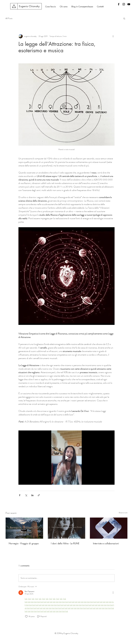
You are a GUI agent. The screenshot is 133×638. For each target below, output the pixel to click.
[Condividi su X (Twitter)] (26, 495)
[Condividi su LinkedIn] (32, 495)
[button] (124, 18)
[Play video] (66, 457)
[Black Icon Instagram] (123, 4)
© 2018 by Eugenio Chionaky (66, 633)
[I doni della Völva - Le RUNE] (66, 528)
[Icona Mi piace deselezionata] (26, 616)
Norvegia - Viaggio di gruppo (24, 543)
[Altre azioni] (113, 36)
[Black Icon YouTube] (128, 4)
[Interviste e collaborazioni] (108, 528)
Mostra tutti (123, 512)
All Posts (8, 18)
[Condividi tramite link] (39, 495)
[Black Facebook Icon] (118, 4)
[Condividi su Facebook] (19, 495)
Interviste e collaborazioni (106, 543)
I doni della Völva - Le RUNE (65, 543)
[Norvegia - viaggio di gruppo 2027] (24, 528)
